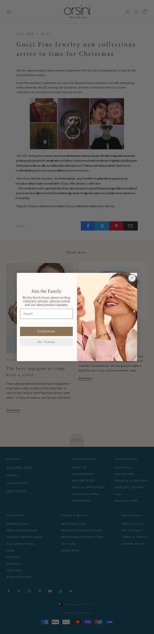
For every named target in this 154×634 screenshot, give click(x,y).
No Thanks (46, 341)
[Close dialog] (132, 277)
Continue (46, 331)
